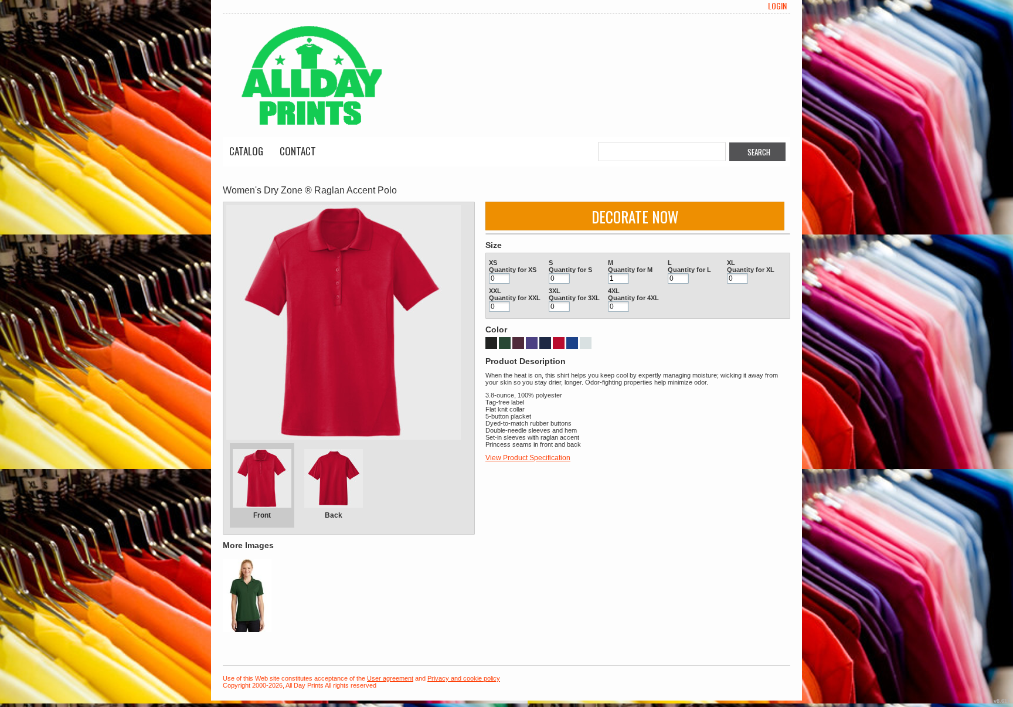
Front (262, 515)
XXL (495, 290)
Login (777, 6)
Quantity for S (570, 269)
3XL (554, 290)
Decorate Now (635, 216)
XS (493, 262)
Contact (298, 151)
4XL (614, 290)
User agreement (390, 678)
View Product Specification (527, 458)
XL (731, 262)
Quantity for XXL (515, 297)
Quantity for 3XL (574, 297)
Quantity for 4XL (633, 297)
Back (333, 515)
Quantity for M (630, 269)
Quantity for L (689, 269)
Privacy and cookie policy (463, 678)
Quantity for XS (512, 269)
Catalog (246, 151)
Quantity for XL (750, 269)
